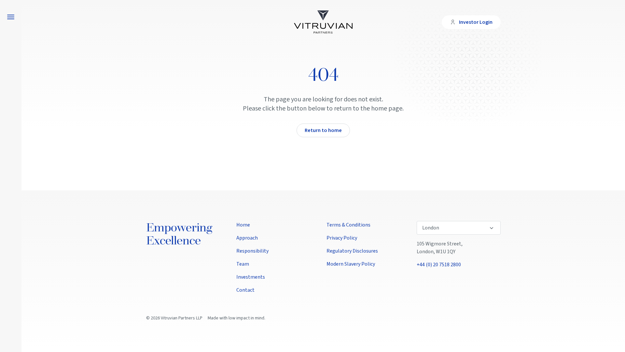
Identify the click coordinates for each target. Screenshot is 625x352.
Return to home (323, 130)
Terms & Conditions (348, 224)
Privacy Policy (341, 238)
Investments (250, 277)
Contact (245, 290)
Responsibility (252, 251)
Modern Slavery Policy (350, 264)
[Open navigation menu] (10, 16)
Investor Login (476, 22)
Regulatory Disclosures (352, 251)
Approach (247, 238)
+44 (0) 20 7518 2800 (439, 264)
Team (242, 264)
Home (243, 224)
